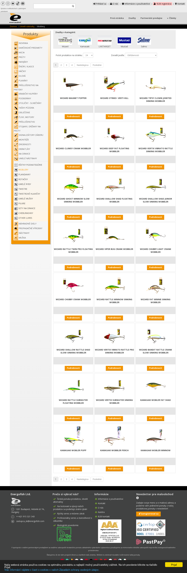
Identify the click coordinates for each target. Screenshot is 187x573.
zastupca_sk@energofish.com (30, 521)
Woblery (23, 169)
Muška (22, 237)
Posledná (97, 65)
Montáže (24, 139)
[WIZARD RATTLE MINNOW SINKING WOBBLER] (114, 285)
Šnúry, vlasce (26, 66)
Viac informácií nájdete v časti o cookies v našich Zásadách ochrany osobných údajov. (51, 569)
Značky (132, 18)
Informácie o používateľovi (137, 3)
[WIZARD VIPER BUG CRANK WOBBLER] (114, 234)
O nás (115, 3)
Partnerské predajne (151, 18)
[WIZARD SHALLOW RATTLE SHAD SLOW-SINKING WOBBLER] (73, 335)
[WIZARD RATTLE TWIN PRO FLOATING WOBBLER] (73, 234)
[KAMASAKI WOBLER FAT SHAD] (156, 385)
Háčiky (22, 71)
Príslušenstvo (27, 121)
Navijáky (23, 61)
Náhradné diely (27, 223)
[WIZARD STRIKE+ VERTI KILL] (114, 83)
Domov (13, 26)
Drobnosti (25, 144)
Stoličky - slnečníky (30, 103)
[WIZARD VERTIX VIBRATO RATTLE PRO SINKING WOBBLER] (114, 335)
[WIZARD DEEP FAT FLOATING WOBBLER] (114, 134)
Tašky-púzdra (26, 107)
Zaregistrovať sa (150, 513)
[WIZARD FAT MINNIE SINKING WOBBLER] (156, 285)
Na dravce (24, 153)
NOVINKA (23, 43)
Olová (22, 75)
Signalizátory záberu (31, 135)
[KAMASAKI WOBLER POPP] (73, 435)
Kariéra (101, 512)
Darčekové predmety (30, 47)
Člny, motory (26, 117)
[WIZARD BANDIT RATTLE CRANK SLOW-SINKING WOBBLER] (156, 335)
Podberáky (25, 98)
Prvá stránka (117, 18)
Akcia (22, 52)
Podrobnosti (73, 116)
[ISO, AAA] (150, 526)
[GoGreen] (62, 533)
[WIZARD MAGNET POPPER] (73, 83)
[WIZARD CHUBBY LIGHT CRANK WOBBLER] (156, 234)
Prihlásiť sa (100, 3)
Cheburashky (25, 213)
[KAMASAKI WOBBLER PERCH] (114, 435)
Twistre (22, 189)
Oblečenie (24, 112)
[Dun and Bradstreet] (107, 531)
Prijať (174, 564)
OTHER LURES (25, 218)
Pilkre (21, 203)
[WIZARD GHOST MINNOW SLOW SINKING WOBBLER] (73, 184)
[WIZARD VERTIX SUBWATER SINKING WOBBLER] (114, 385)
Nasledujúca (82, 65)
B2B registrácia (163, 3)
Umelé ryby (24, 184)
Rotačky (23, 179)
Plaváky (23, 80)
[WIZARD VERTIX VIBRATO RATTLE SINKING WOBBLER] (156, 134)
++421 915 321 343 (25, 516)
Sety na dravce (26, 208)
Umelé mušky (25, 198)
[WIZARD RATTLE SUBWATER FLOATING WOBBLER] (73, 385)
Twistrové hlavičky (29, 193)
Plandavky (24, 174)
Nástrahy (24, 233)
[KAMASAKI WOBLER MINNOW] (156, 435)
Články (172, 18)
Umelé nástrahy (27, 26)
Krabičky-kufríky (28, 93)
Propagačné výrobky (30, 228)
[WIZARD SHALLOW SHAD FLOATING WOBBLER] (114, 184)
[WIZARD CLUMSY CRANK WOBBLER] (73, 134)
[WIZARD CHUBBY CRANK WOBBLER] (73, 285)
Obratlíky (24, 149)
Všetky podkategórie (30, 164)
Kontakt (181, 3)
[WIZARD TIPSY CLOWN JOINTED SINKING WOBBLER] (156, 83)
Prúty (22, 57)
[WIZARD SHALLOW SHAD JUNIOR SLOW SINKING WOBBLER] (156, 184)
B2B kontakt (104, 516)
